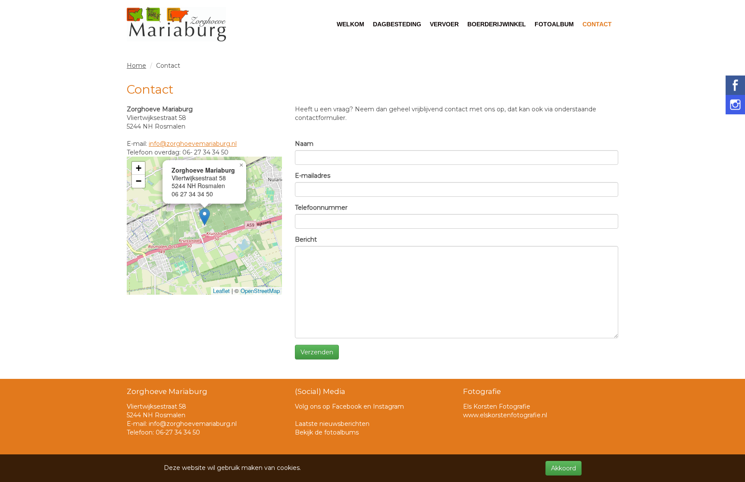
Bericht (306, 239)
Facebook (347, 406)
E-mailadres (312, 176)
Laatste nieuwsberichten (332, 424)
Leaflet (221, 291)
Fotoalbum (554, 24)
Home (136, 65)
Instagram (388, 406)
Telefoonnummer (321, 207)
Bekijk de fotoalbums (327, 432)
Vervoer (444, 24)
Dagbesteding (397, 24)
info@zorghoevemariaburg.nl (193, 144)
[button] (204, 217)
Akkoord (563, 468)
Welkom (350, 24)
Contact (597, 24)
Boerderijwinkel (496, 24)
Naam (304, 144)
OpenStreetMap (260, 291)
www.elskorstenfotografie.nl (505, 415)
